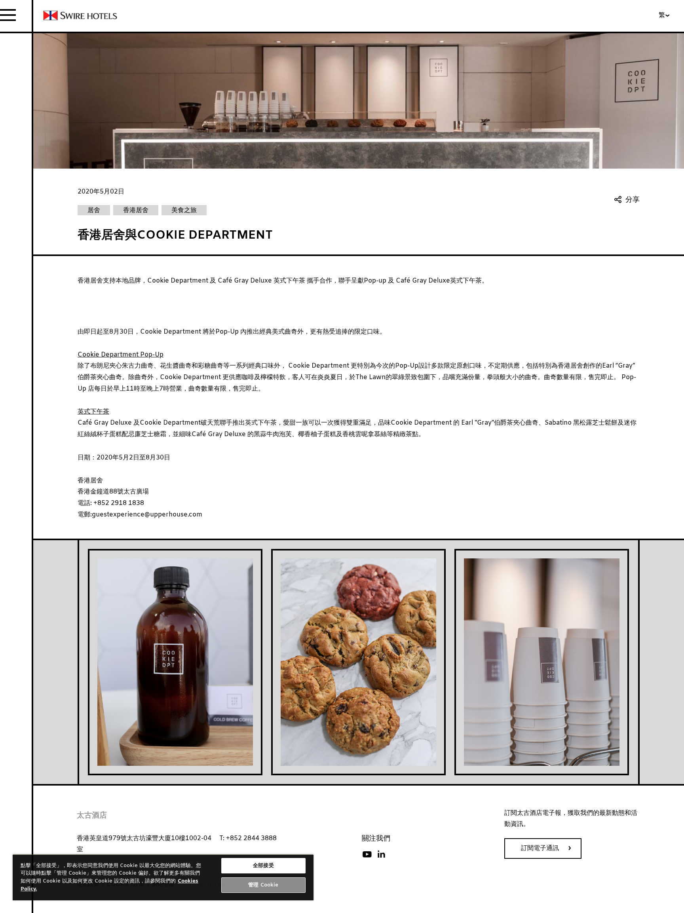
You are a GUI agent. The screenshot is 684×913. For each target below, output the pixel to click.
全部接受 (263, 865)
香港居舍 (90, 480)
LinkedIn (381, 854)
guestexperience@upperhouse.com (147, 515)
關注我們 (376, 838)
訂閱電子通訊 (540, 848)
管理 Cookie (263, 885)
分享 (632, 200)
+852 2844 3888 (251, 838)
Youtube (367, 854)
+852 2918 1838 (118, 503)
